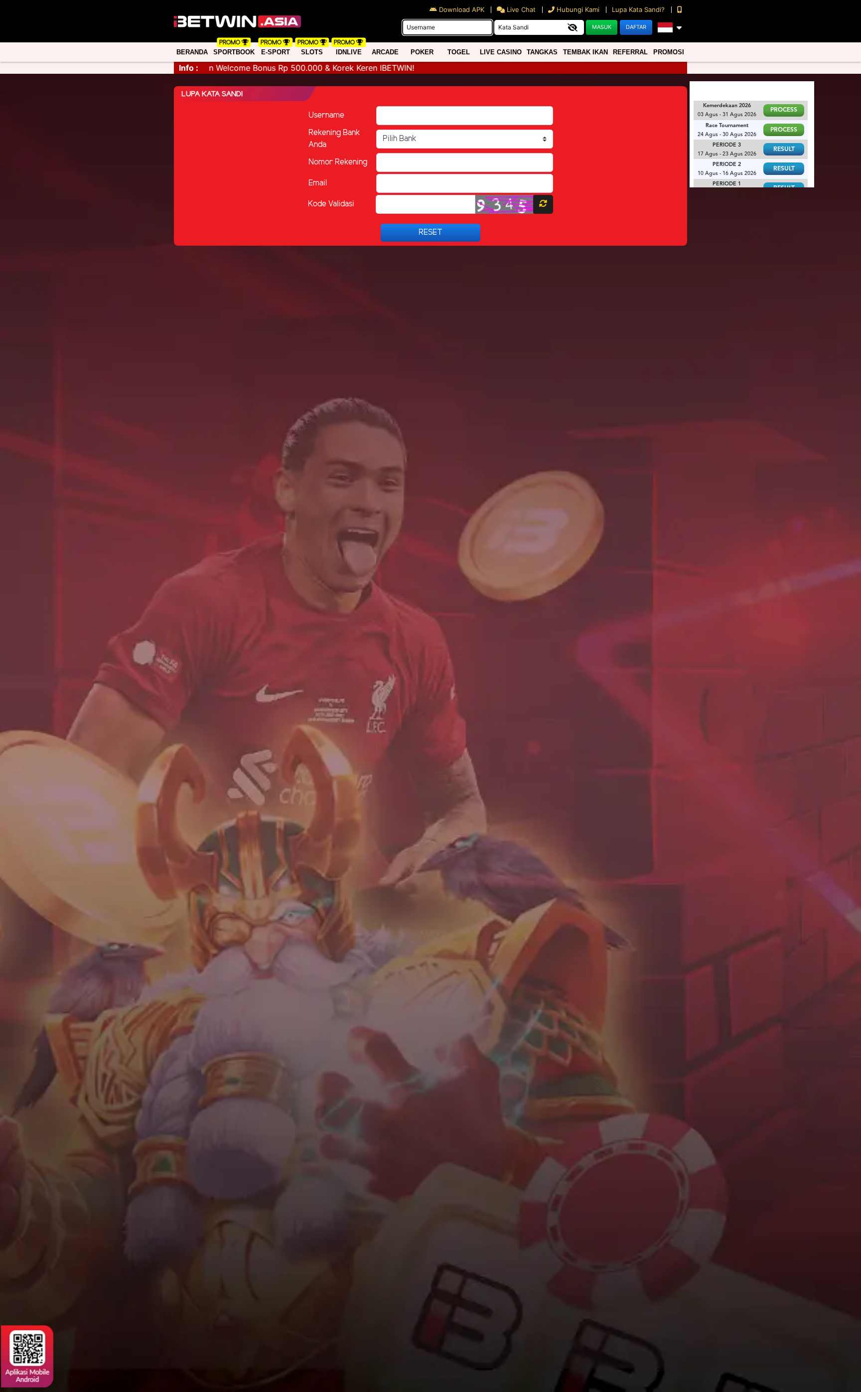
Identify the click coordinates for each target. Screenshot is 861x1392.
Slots (312, 52)
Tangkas (542, 52)
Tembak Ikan (585, 52)
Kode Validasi (331, 204)
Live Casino (501, 52)
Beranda (192, 52)
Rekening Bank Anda (334, 139)
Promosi (668, 52)
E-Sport (275, 52)
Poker (422, 52)
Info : (188, 68)
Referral (630, 52)
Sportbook (234, 52)
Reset (430, 232)
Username (326, 115)
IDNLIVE (349, 52)
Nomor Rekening (337, 162)
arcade (385, 52)
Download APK (461, 9)
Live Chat (520, 9)
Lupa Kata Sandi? (639, 9)
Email (317, 183)
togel (458, 52)
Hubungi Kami (578, 9)
